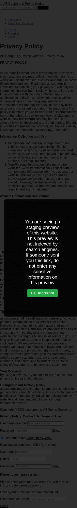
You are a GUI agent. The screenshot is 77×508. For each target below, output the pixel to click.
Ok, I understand (42, 293)
